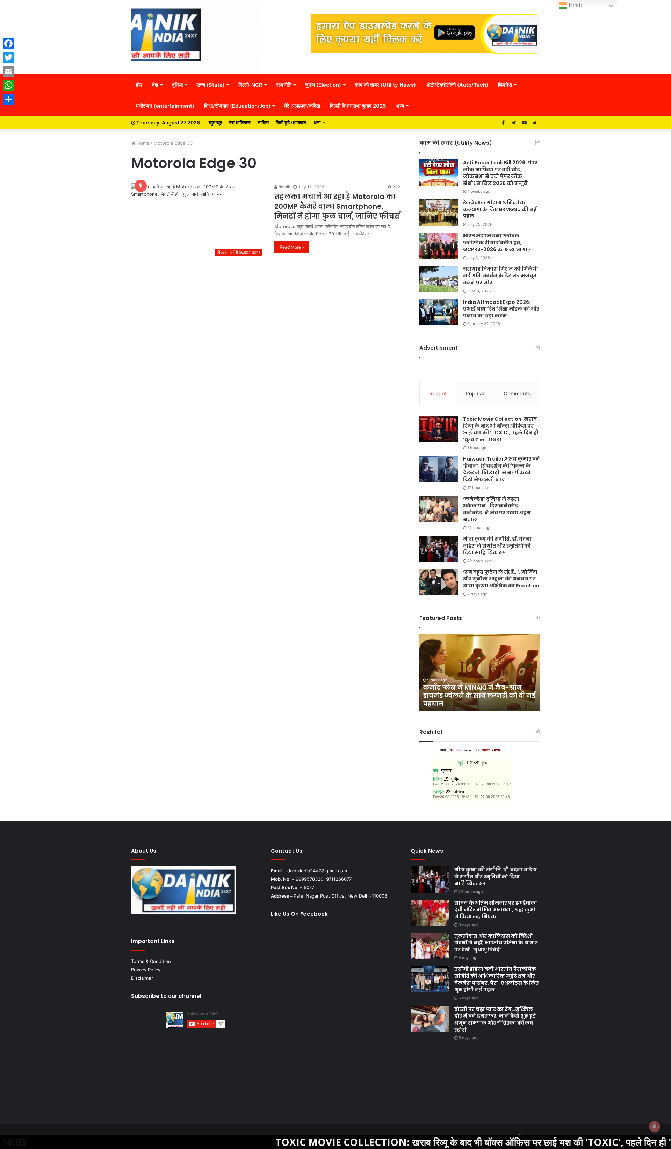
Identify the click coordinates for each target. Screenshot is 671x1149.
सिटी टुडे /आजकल (291, 122)
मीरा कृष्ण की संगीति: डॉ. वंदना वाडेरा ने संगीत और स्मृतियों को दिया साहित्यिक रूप (497, 545)
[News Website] (195, 37)
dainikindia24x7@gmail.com (317, 870)
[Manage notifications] (654, 1126)
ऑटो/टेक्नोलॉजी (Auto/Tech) (457, 84)
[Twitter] (8, 57)
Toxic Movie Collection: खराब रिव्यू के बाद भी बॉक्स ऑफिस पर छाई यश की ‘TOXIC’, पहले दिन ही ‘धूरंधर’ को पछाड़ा (501, 429)
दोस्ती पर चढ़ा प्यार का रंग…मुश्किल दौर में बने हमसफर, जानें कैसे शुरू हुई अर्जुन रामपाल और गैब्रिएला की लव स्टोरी (495, 1019)
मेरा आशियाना (240, 122)
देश (155, 84)
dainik (283, 187)
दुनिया (177, 84)
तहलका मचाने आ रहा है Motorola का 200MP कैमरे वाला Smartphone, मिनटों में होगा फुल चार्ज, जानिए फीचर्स (337, 206)
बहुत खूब (215, 122)
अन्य (400, 105)
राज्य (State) (210, 84)
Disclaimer (142, 978)
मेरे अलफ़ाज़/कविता (302, 105)
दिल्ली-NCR (250, 84)
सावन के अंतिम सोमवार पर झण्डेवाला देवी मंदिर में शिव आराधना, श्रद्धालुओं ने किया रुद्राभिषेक (495, 909)
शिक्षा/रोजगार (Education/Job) (237, 105)
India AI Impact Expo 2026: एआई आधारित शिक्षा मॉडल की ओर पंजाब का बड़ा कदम (501, 309)
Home (142, 143)
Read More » (292, 247)
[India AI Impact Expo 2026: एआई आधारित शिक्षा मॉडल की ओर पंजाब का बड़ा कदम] (438, 312)
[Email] (8, 71)
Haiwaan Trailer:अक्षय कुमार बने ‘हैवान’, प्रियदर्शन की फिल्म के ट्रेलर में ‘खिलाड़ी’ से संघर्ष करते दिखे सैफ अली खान (501, 469)
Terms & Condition (151, 961)
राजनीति (283, 84)
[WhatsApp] (8, 85)
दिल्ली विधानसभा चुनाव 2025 (358, 105)
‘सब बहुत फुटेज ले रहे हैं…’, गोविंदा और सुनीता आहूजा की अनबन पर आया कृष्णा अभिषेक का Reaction (501, 579)
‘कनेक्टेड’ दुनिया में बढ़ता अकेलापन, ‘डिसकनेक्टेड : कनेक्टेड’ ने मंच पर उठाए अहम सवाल (497, 509)
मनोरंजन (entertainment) (165, 105)
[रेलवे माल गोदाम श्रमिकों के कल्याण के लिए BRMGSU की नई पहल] (438, 212)
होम (139, 84)
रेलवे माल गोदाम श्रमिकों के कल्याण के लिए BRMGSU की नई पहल (500, 209)
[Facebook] (8, 43)
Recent (438, 393)
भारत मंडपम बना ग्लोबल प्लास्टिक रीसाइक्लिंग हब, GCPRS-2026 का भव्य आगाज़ (497, 242)
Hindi (574, 5)
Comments (517, 393)
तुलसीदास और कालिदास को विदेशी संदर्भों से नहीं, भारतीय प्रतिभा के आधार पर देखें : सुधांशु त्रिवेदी (496, 943)
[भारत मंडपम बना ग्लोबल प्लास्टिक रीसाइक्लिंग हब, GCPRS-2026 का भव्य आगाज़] (438, 246)
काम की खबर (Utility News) (385, 84)
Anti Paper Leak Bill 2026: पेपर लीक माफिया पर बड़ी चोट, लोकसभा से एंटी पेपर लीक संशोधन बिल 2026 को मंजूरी (500, 173)
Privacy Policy (145, 969)
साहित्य (263, 122)
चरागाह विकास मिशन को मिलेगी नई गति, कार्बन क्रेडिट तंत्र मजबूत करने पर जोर (500, 275)
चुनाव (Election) (323, 84)
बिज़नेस (505, 84)
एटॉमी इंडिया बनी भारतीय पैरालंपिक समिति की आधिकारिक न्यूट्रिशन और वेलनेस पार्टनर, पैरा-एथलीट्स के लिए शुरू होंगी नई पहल (496, 979)
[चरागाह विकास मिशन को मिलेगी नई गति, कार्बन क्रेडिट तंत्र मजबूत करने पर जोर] (438, 279)
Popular (475, 393)
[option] (479, 672)
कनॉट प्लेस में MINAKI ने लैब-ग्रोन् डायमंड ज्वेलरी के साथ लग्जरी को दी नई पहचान (479, 695)
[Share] (8, 99)
